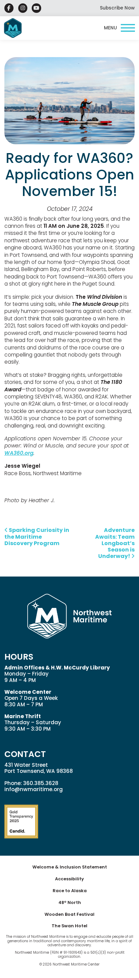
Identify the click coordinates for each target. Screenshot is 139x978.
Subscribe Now (117, 8)
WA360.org (18, 453)
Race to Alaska (70, 891)
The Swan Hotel (69, 926)
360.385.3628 (40, 783)
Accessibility (69, 879)
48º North (69, 902)
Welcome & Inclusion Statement (69, 867)
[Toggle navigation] (119, 28)
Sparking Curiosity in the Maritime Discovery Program (36, 536)
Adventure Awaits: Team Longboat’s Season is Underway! (115, 543)
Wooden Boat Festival (69, 914)
